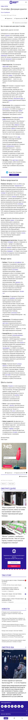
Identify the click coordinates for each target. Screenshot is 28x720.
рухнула (7, 35)
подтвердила (6, 348)
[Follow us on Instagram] (12, 706)
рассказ (12, 405)
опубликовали (10, 146)
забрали (16, 125)
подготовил (6, 66)
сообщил (3, 193)
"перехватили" (18, 185)
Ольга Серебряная (5, 12)
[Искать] (22, 718)
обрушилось (4, 55)
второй (15, 432)
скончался (14, 312)
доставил (8, 374)
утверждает (10, 251)
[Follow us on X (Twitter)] (5, 706)
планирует (10, 242)
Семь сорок (4, 6)
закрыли (10, 100)
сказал (23, 233)
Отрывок (10, 386)
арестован (15, 160)
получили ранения (17, 335)
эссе (13, 411)
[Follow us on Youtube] (9, 706)
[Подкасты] (22, 706)
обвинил (9, 247)
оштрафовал (18, 262)
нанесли (14, 196)
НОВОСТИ (6, 609)
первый (11, 428)
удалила (18, 282)
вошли (22, 342)
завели (20, 110)
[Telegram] (14, 718)
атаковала (20, 204)
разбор (17, 395)
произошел (9, 59)
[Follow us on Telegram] (15, 706)
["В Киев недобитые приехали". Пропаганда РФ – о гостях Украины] (14, 664)
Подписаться (14, 174)
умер (18, 137)
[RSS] (18, 706)
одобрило (12, 298)
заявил (10, 75)
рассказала (6, 109)
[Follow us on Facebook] (2, 706)
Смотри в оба (8, 647)
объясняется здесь (18, 98)
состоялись (15, 269)
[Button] (8, 18)
